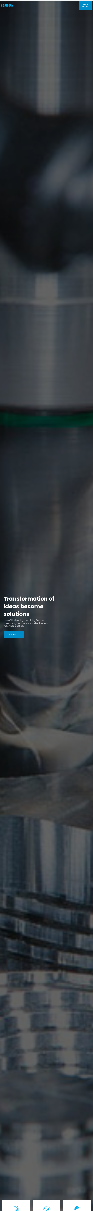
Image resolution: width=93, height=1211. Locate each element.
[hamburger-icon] (73, 5)
